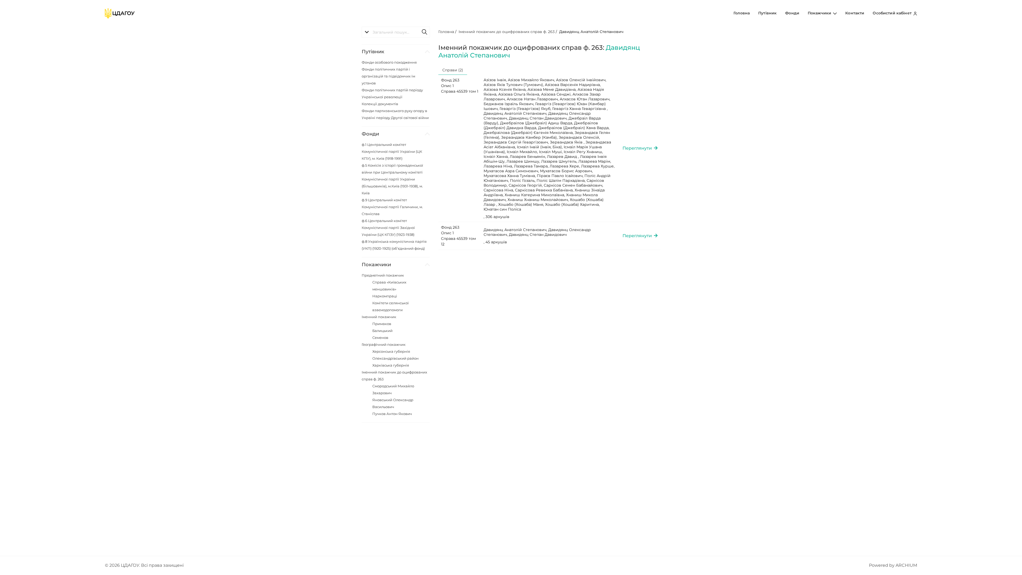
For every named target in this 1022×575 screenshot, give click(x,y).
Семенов (380, 337)
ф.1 (392, 151)
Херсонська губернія (391, 351)
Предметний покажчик (383, 275)
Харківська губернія (390, 365)
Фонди (792, 13)
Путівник (767, 13)
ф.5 (392, 179)
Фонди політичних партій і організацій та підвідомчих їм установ (388, 76)
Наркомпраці (384, 296)
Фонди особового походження (389, 62)
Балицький (382, 330)
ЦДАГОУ (130, 565)
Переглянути (638, 148)
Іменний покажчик (379, 317)
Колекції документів (380, 104)
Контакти (854, 13)
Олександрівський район (395, 358)
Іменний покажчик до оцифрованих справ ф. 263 (507, 31)
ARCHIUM (906, 565)
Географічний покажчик (384, 344)
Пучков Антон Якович (392, 414)
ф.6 (388, 228)
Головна (741, 13)
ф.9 (392, 207)
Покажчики (820, 13)
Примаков (381, 324)
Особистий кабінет (893, 13)
